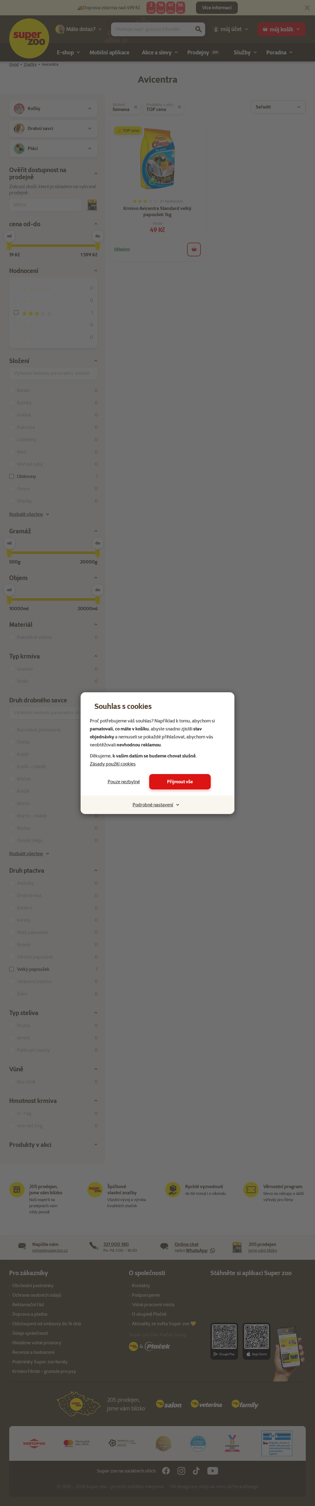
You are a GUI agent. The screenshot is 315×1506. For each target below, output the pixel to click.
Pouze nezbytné (124, 782)
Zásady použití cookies (113, 764)
